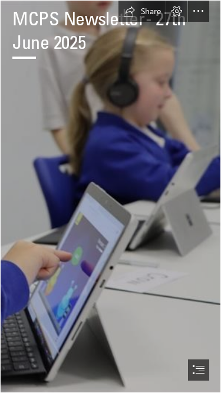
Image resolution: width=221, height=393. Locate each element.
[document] (110, 196)
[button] (142, 11)
